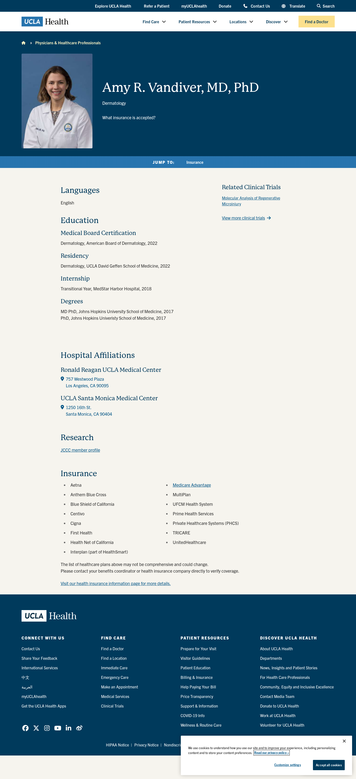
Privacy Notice (146, 744)
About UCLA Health (276, 648)
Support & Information (199, 705)
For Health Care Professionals (285, 677)
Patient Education (195, 667)
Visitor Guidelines (195, 658)
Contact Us (260, 5)
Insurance (194, 162)
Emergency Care (114, 677)
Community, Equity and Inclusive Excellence (297, 686)
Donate (225, 5)
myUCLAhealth (194, 5)
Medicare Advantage (192, 485)
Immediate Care (114, 667)
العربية (27, 686)
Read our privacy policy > (271, 753)
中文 (25, 677)
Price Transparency (197, 696)
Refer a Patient (157, 5)
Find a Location (114, 658)
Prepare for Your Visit (198, 648)
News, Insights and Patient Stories (288, 667)
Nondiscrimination (179, 744)
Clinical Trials (112, 705)
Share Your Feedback (39, 658)
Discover (273, 21)
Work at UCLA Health (278, 715)
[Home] (23, 43)
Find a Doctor (316, 21)
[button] (113, 6)
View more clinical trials (243, 218)
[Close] (344, 741)
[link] (25, 728)
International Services (40, 667)
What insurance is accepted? (128, 117)
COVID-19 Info (193, 715)
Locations (238, 21)
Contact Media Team (277, 696)
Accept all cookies (329, 765)
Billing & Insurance (197, 677)
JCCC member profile (80, 450)
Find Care (151, 21)
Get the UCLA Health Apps (44, 705)
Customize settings (287, 765)
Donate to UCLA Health (279, 705)
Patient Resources (194, 21)
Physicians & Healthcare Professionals (68, 42)
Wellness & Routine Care (201, 724)
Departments (271, 658)
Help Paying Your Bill (198, 686)
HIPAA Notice (117, 744)
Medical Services (115, 696)
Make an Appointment (119, 686)
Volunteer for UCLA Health (282, 724)
